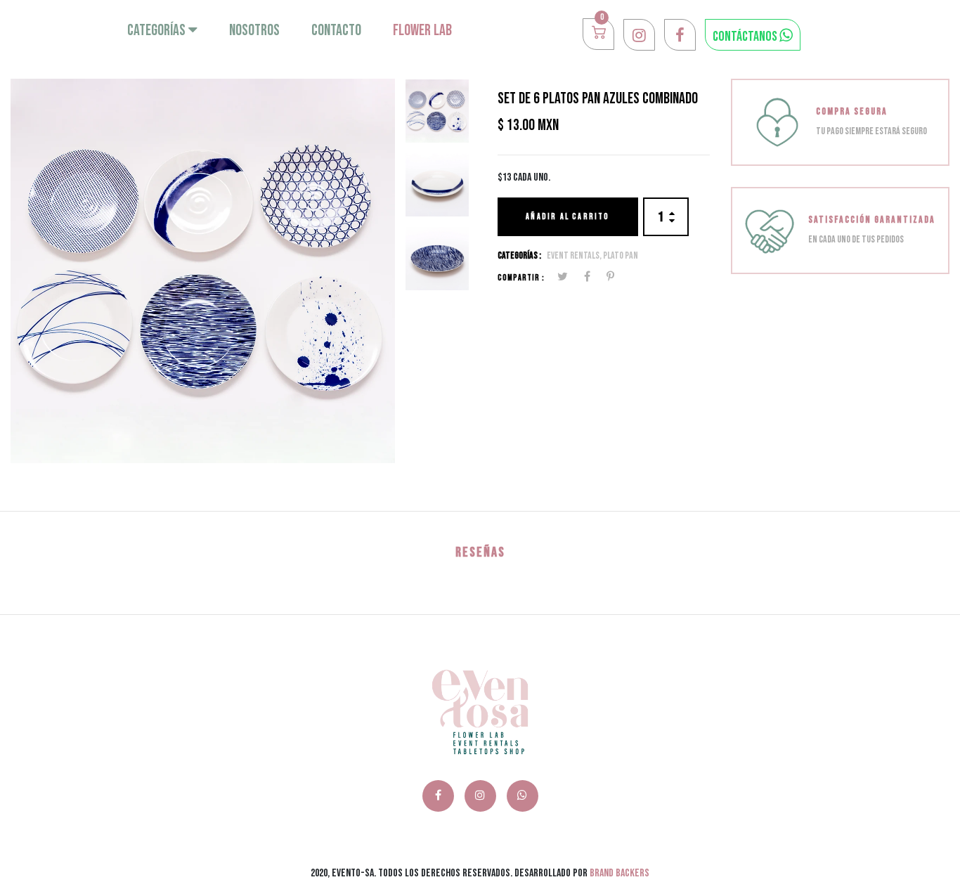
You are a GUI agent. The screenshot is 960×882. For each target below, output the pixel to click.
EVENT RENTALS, (575, 255)
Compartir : (521, 278)
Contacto (336, 30)
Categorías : (519, 255)
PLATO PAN (620, 255)
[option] (203, 271)
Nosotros (254, 30)
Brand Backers (619, 873)
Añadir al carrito (567, 217)
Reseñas (480, 552)
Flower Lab (422, 30)
